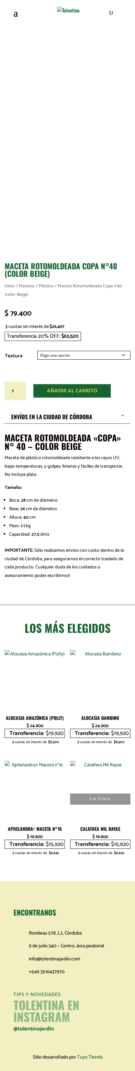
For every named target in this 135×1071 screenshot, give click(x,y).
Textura (14, 356)
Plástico (46, 286)
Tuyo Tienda (90, 1057)
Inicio (10, 286)
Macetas (27, 286)
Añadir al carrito (72, 390)
